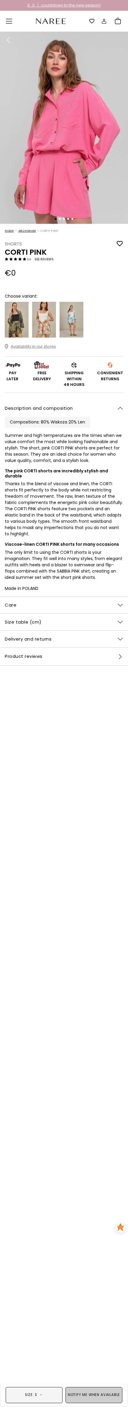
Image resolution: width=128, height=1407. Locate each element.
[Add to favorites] (119, 244)
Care (10, 605)
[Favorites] (92, 21)
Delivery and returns (28, 639)
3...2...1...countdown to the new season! (64, 5)
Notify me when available (94, 1394)
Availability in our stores (33, 346)
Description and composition (39, 408)
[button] (9, 21)
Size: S (31, 1394)
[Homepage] (51, 21)
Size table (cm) (23, 622)
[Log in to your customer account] (104, 21)
